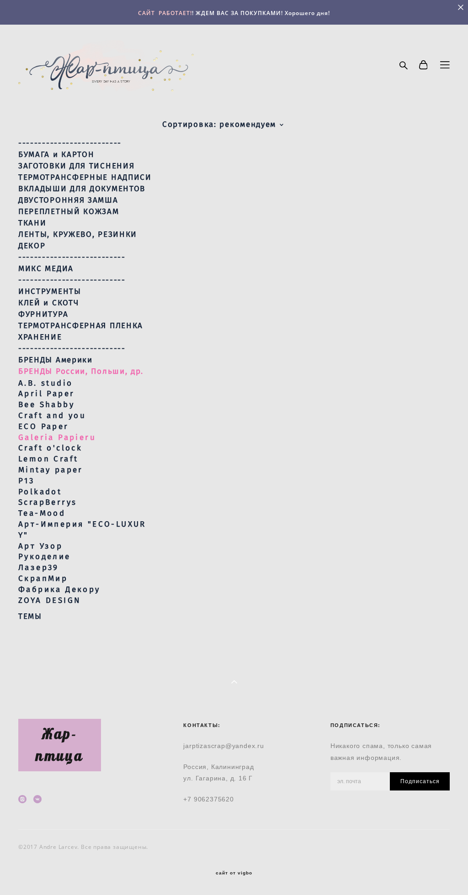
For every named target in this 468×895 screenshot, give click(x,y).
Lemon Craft (48, 459)
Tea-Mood (41, 513)
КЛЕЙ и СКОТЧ (48, 303)
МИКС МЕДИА (46, 269)
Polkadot (40, 492)
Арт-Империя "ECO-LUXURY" (82, 529)
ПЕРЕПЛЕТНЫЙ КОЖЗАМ (68, 212)
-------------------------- (70, 143)
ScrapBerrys (47, 502)
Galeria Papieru (57, 437)
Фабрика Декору (59, 589)
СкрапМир (43, 578)
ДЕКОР (32, 246)
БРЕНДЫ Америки (55, 360)
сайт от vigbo (234, 873)
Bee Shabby (46, 404)
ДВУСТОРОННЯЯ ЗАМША (68, 200)
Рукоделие (44, 556)
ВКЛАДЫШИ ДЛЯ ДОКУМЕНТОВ (81, 189)
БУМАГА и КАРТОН (56, 155)
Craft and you (52, 415)
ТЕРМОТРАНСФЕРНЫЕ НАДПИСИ (85, 177)
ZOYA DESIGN (49, 600)
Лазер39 (38, 567)
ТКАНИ (32, 223)
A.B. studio (45, 383)
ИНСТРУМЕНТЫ (49, 291)
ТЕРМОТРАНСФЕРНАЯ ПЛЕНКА (80, 326)
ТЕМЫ (30, 616)
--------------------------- (72, 257)
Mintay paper (50, 470)
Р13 (26, 481)
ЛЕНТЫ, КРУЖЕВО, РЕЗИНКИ (77, 234)
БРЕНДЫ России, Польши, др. (81, 371)
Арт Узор (40, 546)
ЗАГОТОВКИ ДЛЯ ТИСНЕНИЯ (76, 166)
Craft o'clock (50, 448)
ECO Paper (43, 426)
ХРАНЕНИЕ (40, 337)
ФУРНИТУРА (43, 314)
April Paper (46, 394)
